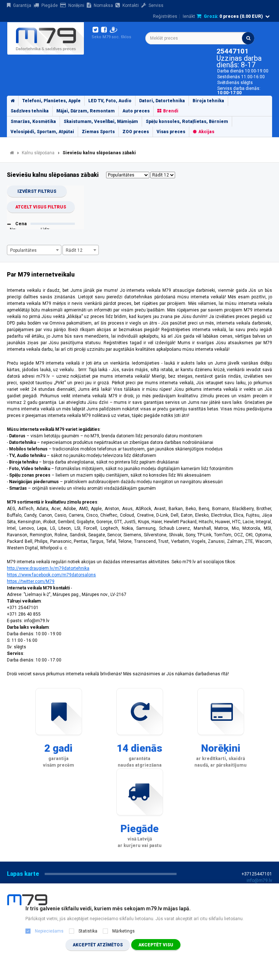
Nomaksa (103, 5)
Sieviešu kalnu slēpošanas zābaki (99, 152)
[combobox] (199, 38)
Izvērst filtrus (36, 191)
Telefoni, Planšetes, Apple (51, 100)
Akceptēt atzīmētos (98, 944)
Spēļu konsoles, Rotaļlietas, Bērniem (187, 121)
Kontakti (130, 5)
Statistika (87, 931)
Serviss (156, 5)
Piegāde (49, 5)
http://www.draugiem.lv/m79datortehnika (48, 568)
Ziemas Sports (98, 131)
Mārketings (123, 931)
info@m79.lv (259, 880)
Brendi (170, 111)
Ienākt (189, 16)
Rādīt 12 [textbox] (74, 250)
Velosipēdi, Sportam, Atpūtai (42, 131)
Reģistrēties (165, 16)
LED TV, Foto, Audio (110, 100)
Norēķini (76, 5)
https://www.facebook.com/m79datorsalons (51, 574)
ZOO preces (135, 131)
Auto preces (136, 111)
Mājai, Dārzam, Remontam (85, 111)
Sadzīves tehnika (30, 111)
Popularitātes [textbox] (23, 250)
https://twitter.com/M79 (30, 581)
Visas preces (171, 131)
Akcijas (206, 131)
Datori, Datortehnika (162, 100)
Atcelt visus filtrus (40, 207)
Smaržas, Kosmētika (33, 121)
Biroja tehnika (208, 100)
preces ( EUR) (233, 16)
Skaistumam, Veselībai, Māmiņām (101, 121)
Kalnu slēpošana (38, 152)
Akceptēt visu (155, 944)
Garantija (22, 5)
